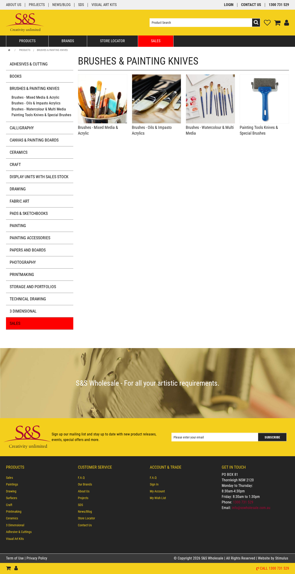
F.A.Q (81, 477)
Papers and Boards (28, 250)
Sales (155, 41)
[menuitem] (39, 477)
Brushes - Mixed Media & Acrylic (35, 97)
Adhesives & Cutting (29, 64)
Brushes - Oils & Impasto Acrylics (36, 103)
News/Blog (61, 5)
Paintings (12, 484)
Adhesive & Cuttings (19, 532)
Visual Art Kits (104, 5)
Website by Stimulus (273, 558)
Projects (37, 5)
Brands (68, 41)
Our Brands (85, 484)
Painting (18, 225)
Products (27, 41)
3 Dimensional (23, 311)
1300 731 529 (279, 5)
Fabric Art (19, 201)
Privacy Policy (37, 558)
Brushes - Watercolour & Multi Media (39, 109)
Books (15, 76)
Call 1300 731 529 (274, 569)
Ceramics (18, 152)
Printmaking (22, 274)
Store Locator (112, 41)
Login (228, 5)
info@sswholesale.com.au (251, 508)
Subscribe (272, 437)
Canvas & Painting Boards (34, 140)
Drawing (18, 188)
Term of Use (15, 558)
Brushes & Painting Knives (52, 50)
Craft (15, 164)
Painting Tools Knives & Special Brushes (41, 115)
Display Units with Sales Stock (39, 176)
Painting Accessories (30, 237)
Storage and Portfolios (33, 286)
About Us (13, 5)
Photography (23, 262)
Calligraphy (22, 127)
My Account (157, 491)
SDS (81, 5)
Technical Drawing (28, 298)
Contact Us (251, 5)
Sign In (154, 484)
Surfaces (11, 498)
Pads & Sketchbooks (29, 213)
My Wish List (158, 498)
